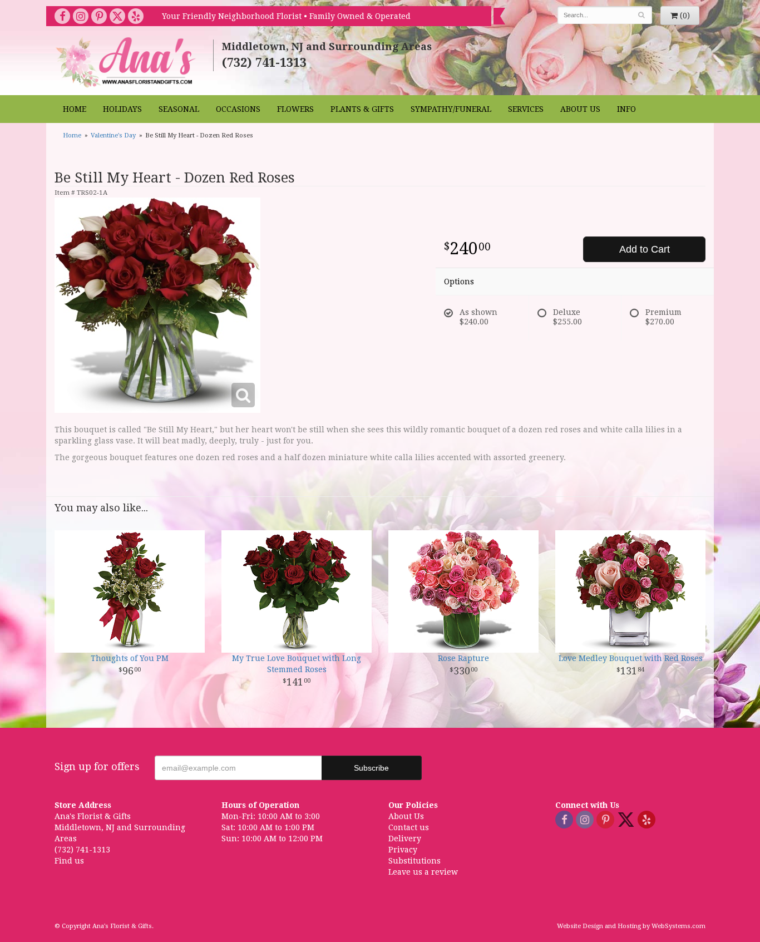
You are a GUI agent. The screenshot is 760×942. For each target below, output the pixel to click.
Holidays (122, 109)
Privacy (402, 849)
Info (626, 109)
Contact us (408, 827)
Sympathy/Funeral (451, 109)
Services (526, 109)
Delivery (404, 838)
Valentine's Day (113, 135)
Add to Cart (644, 249)
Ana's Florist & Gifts (127, 62)
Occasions (238, 109)
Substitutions (414, 860)
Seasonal (179, 109)
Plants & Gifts (362, 109)
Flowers (295, 109)
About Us (580, 109)
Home (74, 109)
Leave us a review (423, 871)
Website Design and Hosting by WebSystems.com (631, 926)
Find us (69, 860)
